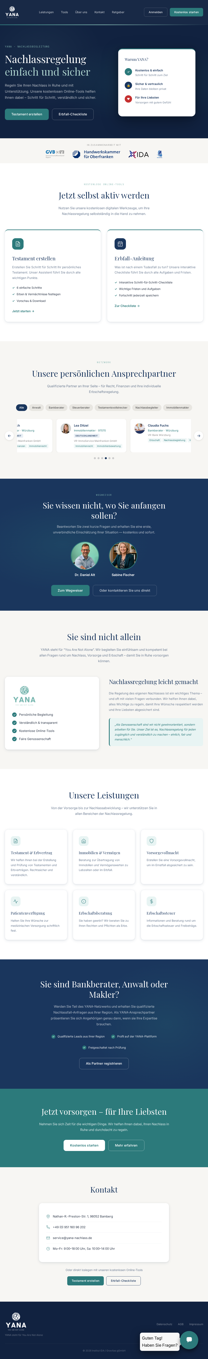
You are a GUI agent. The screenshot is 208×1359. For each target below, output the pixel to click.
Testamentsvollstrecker (112, 407)
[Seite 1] (95, 458)
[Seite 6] (113, 458)
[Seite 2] (99, 458)
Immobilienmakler (177, 407)
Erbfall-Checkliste (73, 114)
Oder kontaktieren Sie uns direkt (125, 590)
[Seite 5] (109, 458)
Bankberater (56, 407)
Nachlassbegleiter (146, 407)
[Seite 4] (106, 458)
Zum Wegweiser (70, 590)
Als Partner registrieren (104, 1063)
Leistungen (46, 12)
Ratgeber (118, 12)
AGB (181, 1324)
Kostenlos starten (186, 12)
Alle (21, 407)
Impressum (196, 1324)
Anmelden (156, 12)
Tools (64, 12)
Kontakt (99, 12)
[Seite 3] (102, 458)
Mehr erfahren (126, 1145)
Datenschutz (164, 1324)
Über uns (81, 12)
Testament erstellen (26, 114)
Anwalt (36, 407)
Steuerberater (81, 407)
